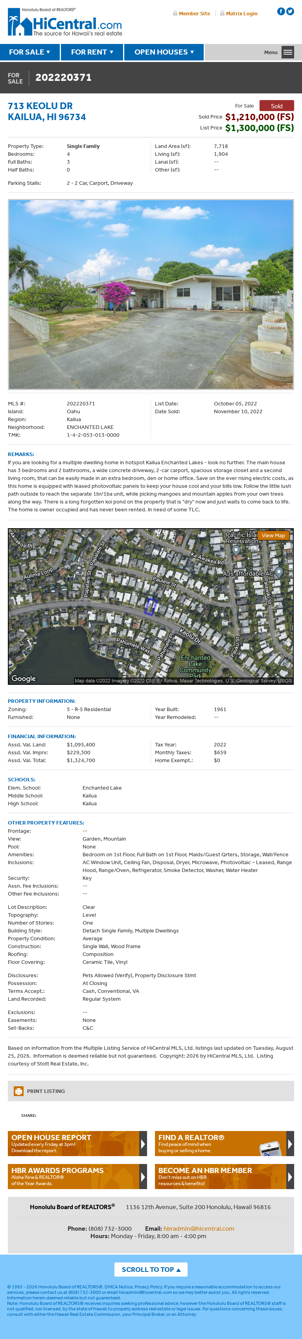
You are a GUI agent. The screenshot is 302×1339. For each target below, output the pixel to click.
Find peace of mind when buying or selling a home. (191, 1143)
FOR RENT (89, 52)
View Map (273, 535)
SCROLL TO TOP (148, 1269)
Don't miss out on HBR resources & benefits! (205, 1176)
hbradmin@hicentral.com (199, 1228)
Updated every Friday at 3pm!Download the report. (51, 1143)
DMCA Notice (119, 1287)
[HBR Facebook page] (281, 11)
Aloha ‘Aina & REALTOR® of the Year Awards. (57, 1176)
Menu (271, 52)
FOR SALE (26, 52)
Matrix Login (242, 13)
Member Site (194, 13)
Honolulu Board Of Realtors (65, 22)
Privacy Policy (148, 1287)
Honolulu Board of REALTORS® (70, 1287)
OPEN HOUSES (161, 52)
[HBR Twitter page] (290, 11)
